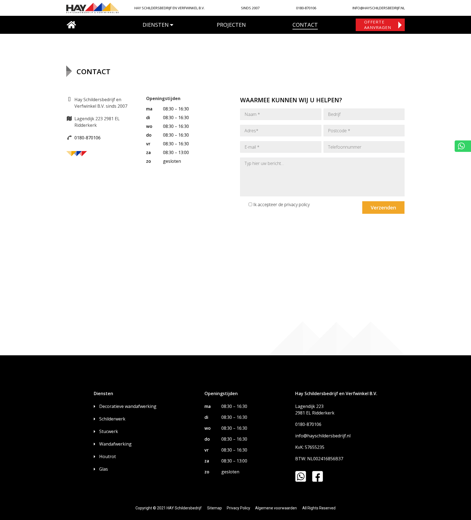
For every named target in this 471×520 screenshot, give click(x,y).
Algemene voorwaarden (276, 508)
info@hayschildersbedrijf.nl (323, 436)
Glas (103, 469)
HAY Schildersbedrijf (184, 508)
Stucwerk (108, 431)
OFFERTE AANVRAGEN (377, 24)
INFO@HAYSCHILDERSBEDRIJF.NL (378, 7)
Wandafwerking (115, 444)
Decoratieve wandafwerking (127, 406)
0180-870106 (306, 7)
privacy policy (297, 205)
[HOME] (71, 25)
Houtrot (107, 456)
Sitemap (214, 508)
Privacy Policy (238, 508)
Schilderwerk (112, 419)
